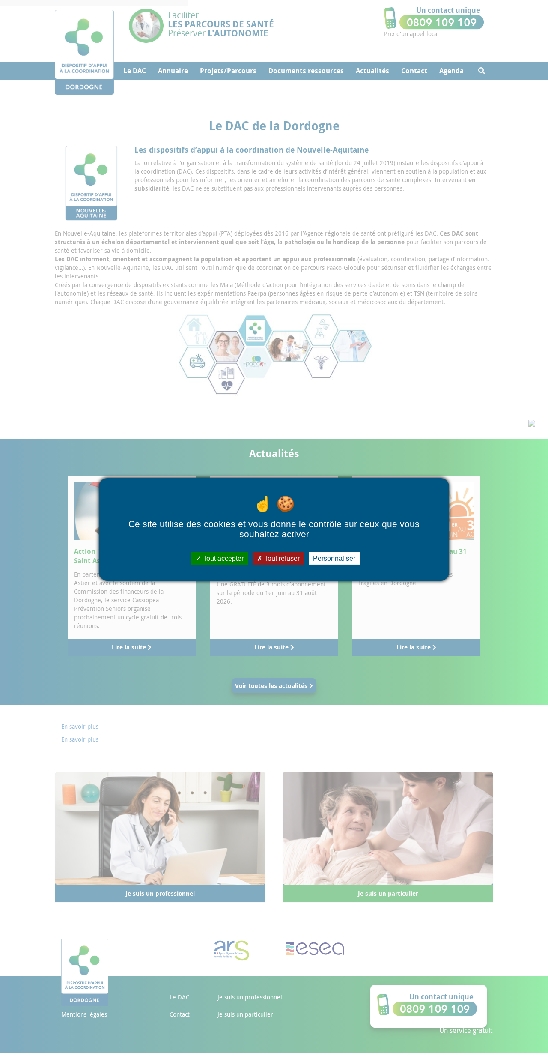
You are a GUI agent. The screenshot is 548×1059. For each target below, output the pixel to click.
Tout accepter (222, 558)
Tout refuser (281, 558)
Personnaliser (334, 558)
